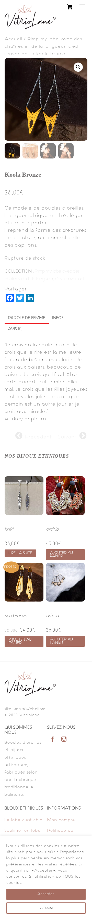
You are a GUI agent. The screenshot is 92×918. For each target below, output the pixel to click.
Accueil (13, 39)
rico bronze (16, 616)
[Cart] (69, 7)
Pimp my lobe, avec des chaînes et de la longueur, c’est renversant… (43, 46)
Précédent (38, 437)
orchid (52, 529)
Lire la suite (20, 553)
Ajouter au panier (61, 554)
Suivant (67, 437)
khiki (9, 529)
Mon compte (61, 820)
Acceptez (45, 894)
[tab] (27, 318)
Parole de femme (26, 318)
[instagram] (64, 739)
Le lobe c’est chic (23, 820)
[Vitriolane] (30, 28)
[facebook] (52, 739)
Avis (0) (15, 329)
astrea (52, 616)
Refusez (46, 908)
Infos (58, 318)
